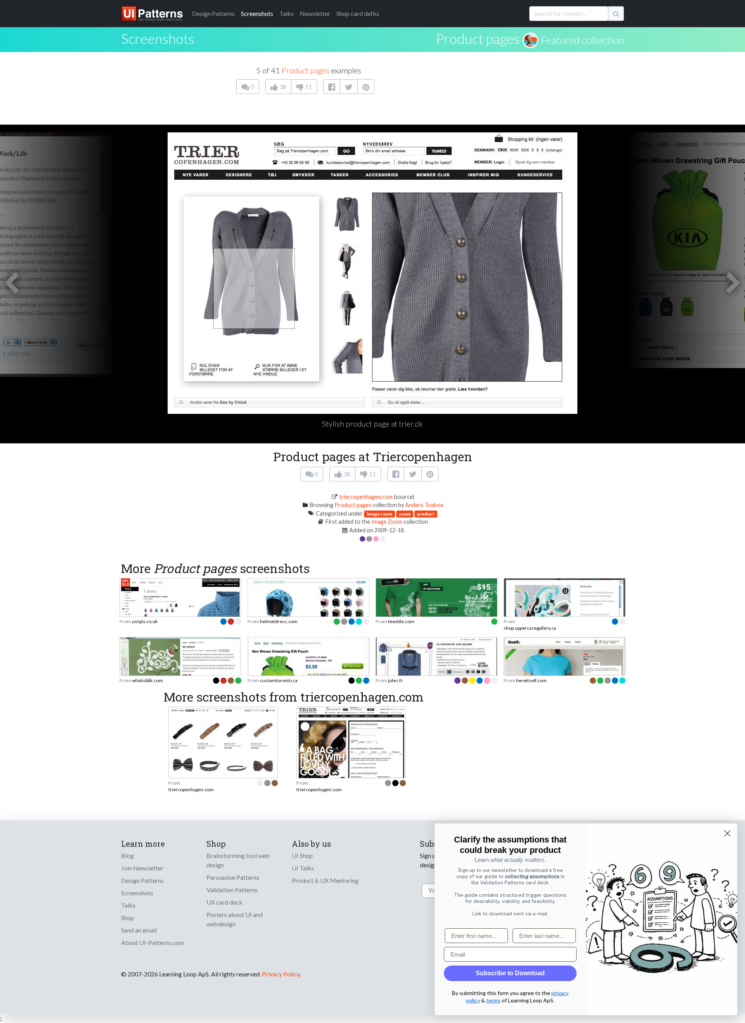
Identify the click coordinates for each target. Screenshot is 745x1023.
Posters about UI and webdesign (234, 919)
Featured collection (582, 40)
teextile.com (401, 621)
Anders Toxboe (424, 505)
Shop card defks (357, 13)
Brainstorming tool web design (238, 860)
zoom (405, 513)
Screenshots (257, 13)
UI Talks (303, 868)
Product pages (478, 38)
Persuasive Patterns (232, 877)
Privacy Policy (281, 974)
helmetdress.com (279, 621)
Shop (127, 917)
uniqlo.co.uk (145, 621)
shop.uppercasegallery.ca (530, 628)
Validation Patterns (232, 889)
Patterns (213, 13)
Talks (286, 13)
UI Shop (302, 855)
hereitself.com (531, 680)
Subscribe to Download (510, 973)
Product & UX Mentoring (325, 880)
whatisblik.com (147, 680)
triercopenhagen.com (366, 496)
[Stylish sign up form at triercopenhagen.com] (351, 750)
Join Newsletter (142, 868)
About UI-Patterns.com (152, 942)
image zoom (379, 513)
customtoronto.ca (279, 680)
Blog (127, 855)
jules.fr (395, 680)
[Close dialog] (727, 833)
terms (493, 1000)
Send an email (139, 930)
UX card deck (224, 902)
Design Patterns (142, 880)
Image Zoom (386, 521)
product (426, 513)
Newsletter (315, 13)
